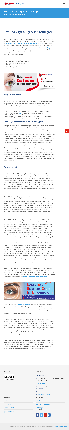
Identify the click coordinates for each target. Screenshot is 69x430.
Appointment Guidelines (43, 404)
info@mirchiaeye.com (44, 394)
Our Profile (7, 401)
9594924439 (41, 392)
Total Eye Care (40, 401)
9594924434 (41, 383)
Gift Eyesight (39, 408)
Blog (5, 413)
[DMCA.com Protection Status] (9, 380)
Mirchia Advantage (9, 411)
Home (5, 14)
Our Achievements (9, 408)
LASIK (20, 113)
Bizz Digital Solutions (61, 426)
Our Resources (8, 404)
